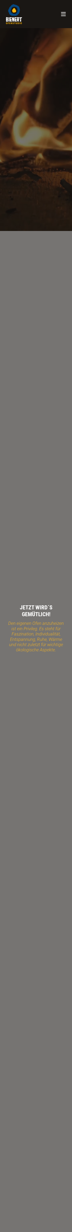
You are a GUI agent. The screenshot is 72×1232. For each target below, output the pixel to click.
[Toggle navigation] (63, 14)
